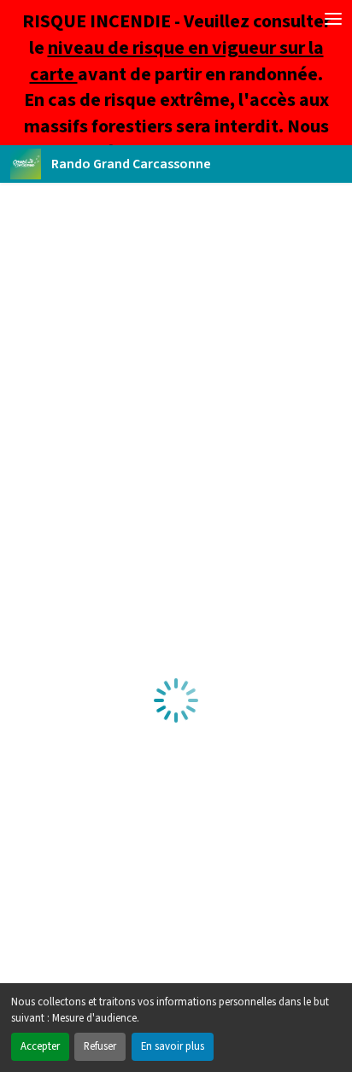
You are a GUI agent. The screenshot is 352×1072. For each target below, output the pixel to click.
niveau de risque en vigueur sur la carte (177, 61)
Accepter (40, 1046)
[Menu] (333, 19)
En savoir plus (172, 1046)
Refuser (100, 1046)
